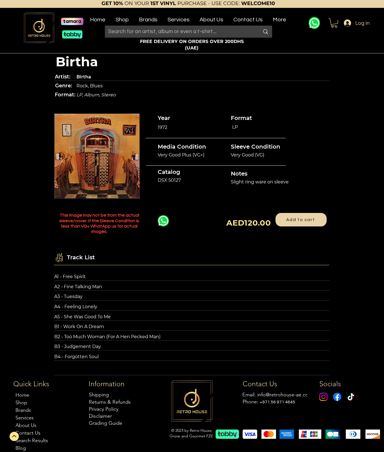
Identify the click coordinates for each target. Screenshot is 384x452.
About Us (26, 425)
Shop (21, 402)
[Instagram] (323, 396)
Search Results (31, 440)
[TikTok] (350, 396)
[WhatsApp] (314, 23)
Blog (20, 448)
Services (24, 418)
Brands (23, 410)
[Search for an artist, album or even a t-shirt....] (265, 32)
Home (22, 395)
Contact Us (27, 433)
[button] (122, 17)
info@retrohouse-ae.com (285, 395)
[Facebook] (337, 396)
